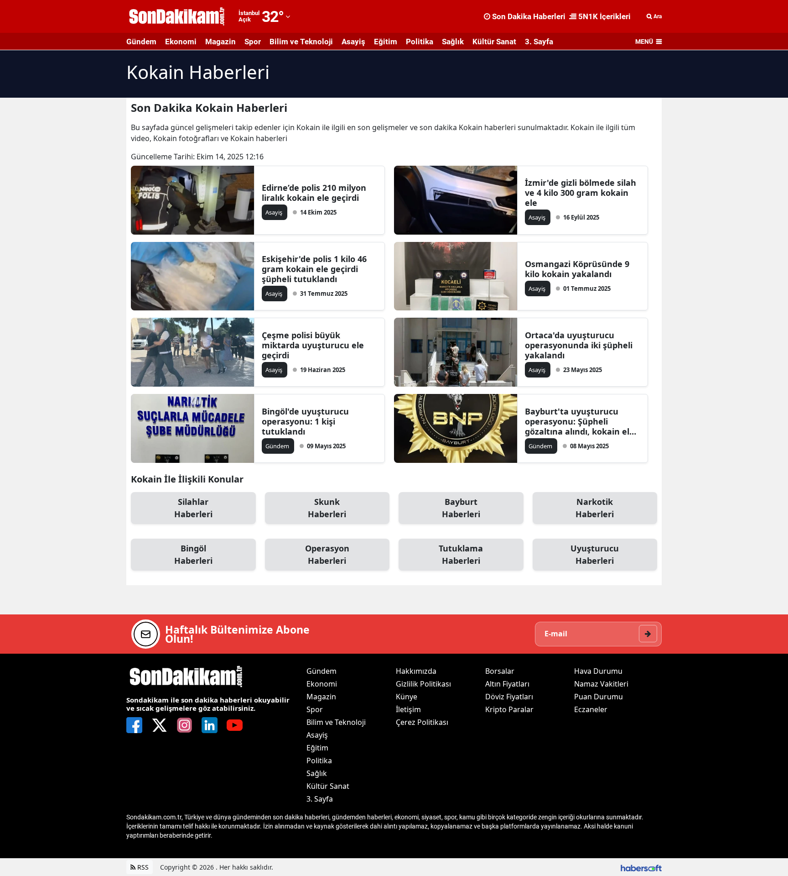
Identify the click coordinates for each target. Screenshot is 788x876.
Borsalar (499, 671)
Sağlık (453, 41)
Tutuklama (461, 554)
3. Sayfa (539, 41)
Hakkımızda (416, 671)
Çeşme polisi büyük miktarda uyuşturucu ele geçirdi (313, 345)
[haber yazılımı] (641, 867)
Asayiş (353, 41)
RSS (142, 867)
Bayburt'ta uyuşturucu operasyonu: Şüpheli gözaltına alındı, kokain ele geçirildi (579, 421)
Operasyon (327, 554)
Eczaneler (590, 709)
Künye (406, 697)
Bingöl (193, 554)
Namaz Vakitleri (601, 684)
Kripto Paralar (509, 709)
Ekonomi (181, 41)
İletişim (408, 709)
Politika (419, 41)
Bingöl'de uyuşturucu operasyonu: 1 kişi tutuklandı (305, 421)
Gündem (141, 41)
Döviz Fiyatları (509, 697)
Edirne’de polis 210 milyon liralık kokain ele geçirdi (314, 193)
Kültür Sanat (494, 41)
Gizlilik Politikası (423, 684)
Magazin (220, 41)
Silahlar (193, 507)
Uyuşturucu (594, 554)
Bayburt (461, 507)
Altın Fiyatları (507, 684)
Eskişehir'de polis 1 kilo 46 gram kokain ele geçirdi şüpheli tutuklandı (314, 269)
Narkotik (594, 507)
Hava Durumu (598, 671)
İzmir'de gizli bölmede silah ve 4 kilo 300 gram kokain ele (580, 193)
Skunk (327, 507)
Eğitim (385, 41)
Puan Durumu (598, 697)
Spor (252, 41)
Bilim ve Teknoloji (301, 41)
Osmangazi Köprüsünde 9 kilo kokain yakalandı (577, 269)
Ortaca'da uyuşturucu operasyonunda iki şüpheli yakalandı (578, 345)
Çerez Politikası (422, 722)
